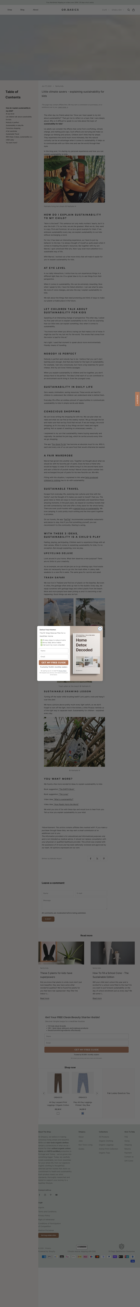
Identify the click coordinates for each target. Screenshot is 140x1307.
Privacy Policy (62, 671)
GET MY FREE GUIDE (53, 662)
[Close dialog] (100, 629)
